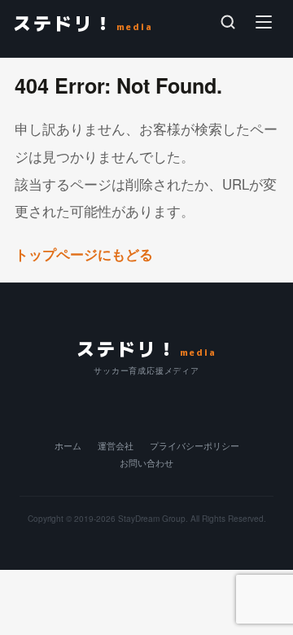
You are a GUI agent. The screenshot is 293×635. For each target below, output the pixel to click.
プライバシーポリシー (194, 446)
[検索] (228, 22)
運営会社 (115, 446)
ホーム (68, 446)
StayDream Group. (153, 518)
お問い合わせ (146, 463)
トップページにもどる (86, 254)
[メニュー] (263, 22)
